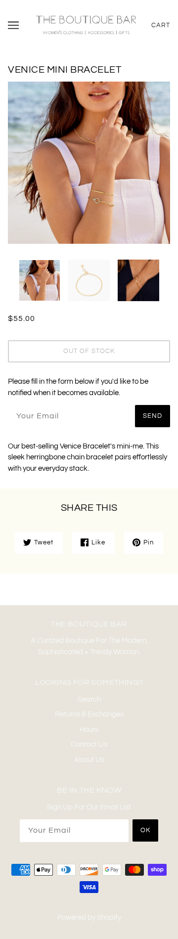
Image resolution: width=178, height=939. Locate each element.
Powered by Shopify (89, 917)
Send (152, 415)
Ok (145, 830)
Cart (160, 25)
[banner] (86, 25)
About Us (89, 759)
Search (89, 699)
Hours (89, 729)
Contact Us (89, 744)
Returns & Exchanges (89, 714)
